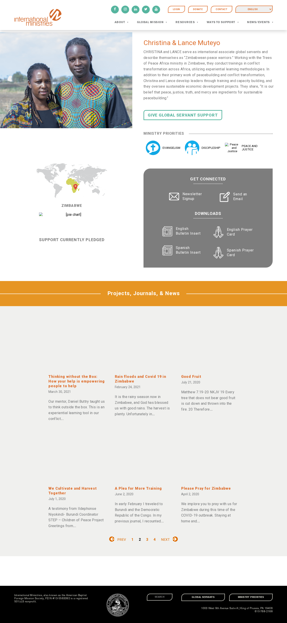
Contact (221, 9)
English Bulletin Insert (188, 231)
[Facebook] (115, 9)
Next (165, 540)
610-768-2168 (264, 611)
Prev (121, 540)
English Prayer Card (239, 231)
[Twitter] (146, 9)
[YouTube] (156, 9)
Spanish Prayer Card (240, 252)
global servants (203, 597)
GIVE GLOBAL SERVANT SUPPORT (183, 115)
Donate (198, 9)
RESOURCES (185, 22)
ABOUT (120, 22)
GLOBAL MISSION (150, 22)
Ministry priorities (251, 597)
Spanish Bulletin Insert (188, 250)
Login (176, 9)
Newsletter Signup (192, 196)
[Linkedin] (135, 9)
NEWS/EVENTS (258, 22)
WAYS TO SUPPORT (221, 22)
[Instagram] (125, 9)
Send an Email (240, 196)
